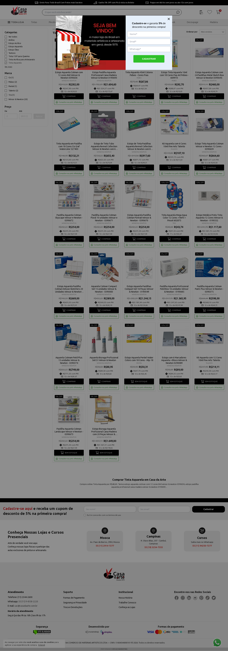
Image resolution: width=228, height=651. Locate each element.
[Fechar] (169, 19)
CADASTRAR (149, 59)
